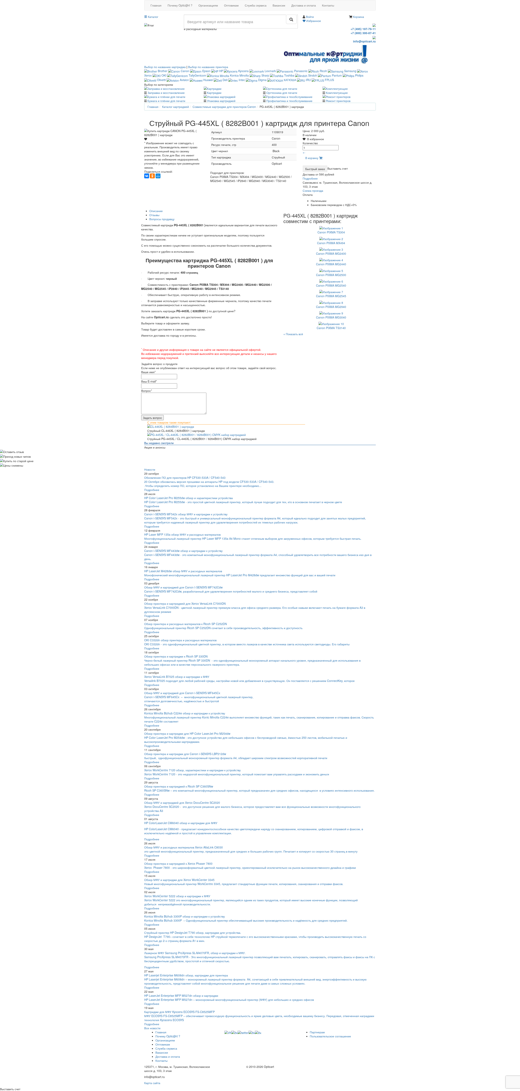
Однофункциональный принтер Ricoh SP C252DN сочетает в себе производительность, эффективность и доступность (223, 628)
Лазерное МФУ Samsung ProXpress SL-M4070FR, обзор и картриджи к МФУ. (195, 953)
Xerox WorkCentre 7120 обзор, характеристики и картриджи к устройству (192, 770)
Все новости (152, 1028)
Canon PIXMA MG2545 (331, 296)
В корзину (312, 158)
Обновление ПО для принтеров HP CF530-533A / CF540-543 (184, 478)
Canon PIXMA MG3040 (331, 317)
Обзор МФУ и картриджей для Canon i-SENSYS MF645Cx (182, 693)
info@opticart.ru (364, 41)
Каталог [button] (152, 17)
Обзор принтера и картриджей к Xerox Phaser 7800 (178, 863)
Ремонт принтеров (338, 101)
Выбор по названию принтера (208, 67)
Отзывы (154, 215)
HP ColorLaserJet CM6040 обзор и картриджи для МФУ (180, 823)
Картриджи (214, 93)
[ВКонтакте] (146, 175)
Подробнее (310, 178)
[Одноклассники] (152, 175)
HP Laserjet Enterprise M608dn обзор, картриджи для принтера (186, 975)
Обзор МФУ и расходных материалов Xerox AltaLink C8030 (183, 847)
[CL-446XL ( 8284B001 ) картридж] (260, 427)
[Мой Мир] (158, 175)
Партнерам (317, 1032)
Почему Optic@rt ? (180, 5)
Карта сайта (152, 1083)
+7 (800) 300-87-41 (363, 33)
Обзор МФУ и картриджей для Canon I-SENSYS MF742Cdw (183, 587)
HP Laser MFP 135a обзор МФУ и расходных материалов (182, 534)
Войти (310, 17)
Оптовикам (231, 5)
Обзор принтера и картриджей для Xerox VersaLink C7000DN (185, 603)
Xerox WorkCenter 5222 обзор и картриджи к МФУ (177, 896)
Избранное (313, 21)
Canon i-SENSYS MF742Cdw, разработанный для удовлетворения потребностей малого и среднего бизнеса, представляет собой (231, 591)
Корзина (358, 17)
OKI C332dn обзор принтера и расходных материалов (180, 640)
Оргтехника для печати (281, 93)
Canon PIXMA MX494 (331, 243)
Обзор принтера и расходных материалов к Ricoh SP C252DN (185, 624)
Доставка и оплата (303, 5)
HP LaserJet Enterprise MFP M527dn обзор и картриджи (181, 995)
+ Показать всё (293, 334)
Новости (149, 469)
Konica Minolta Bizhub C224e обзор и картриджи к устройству (184, 713)
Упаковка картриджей (221, 101)
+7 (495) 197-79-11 (363, 29)
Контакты (328, 5)
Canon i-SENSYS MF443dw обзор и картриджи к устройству (183, 551)
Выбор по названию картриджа (165, 67)
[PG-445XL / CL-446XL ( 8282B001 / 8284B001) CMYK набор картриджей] (260, 435)
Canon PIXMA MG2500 (331, 275)
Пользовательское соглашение (330, 1036)
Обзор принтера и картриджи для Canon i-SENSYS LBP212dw (185, 754)
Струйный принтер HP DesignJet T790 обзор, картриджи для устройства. (192, 933)
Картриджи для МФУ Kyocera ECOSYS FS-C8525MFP (179, 1012)
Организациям (208, 5)
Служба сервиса (255, 5)
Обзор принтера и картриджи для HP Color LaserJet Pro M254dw (187, 733)
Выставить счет (337, 168)
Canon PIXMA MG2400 (331, 253)
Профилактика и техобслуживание (289, 101)
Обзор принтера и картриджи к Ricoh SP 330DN (176, 656)
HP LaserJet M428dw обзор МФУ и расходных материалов (183, 571)
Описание (156, 211)
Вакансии (279, 5)
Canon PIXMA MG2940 (331, 307)
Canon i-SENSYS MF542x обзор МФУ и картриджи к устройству (186, 514)
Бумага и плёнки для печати (166, 101)
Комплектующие (337, 93)
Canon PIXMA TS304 (331, 232)
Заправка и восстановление (166, 93)
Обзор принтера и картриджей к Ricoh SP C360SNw (178, 786)
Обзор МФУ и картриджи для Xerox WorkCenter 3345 (179, 880)
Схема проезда (313, 191)
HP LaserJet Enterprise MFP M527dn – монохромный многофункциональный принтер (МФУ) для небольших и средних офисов (229, 1000)
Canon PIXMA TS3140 (331, 328)
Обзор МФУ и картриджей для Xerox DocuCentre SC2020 (182, 803)
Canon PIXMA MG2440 (331, 264)
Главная (156, 5)
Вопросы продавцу (161, 219)
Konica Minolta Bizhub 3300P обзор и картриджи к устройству (184, 916)
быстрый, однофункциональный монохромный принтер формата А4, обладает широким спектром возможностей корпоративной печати (235, 758)
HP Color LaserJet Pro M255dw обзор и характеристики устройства (188, 498)
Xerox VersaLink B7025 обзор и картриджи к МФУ (176, 677)
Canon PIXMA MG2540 (331, 285)
